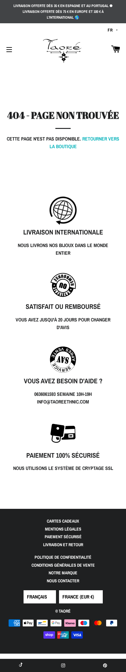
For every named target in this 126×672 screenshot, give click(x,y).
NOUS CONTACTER (63, 581)
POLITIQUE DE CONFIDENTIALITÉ (63, 557)
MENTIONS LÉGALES (63, 529)
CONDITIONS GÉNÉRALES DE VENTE (63, 565)
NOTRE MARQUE (63, 573)
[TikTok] (21, 665)
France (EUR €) (78, 596)
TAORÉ (65, 611)
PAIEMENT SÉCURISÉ (63, 536)
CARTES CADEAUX (63, 521)
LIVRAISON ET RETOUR (63, 544)
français (37, 596)
